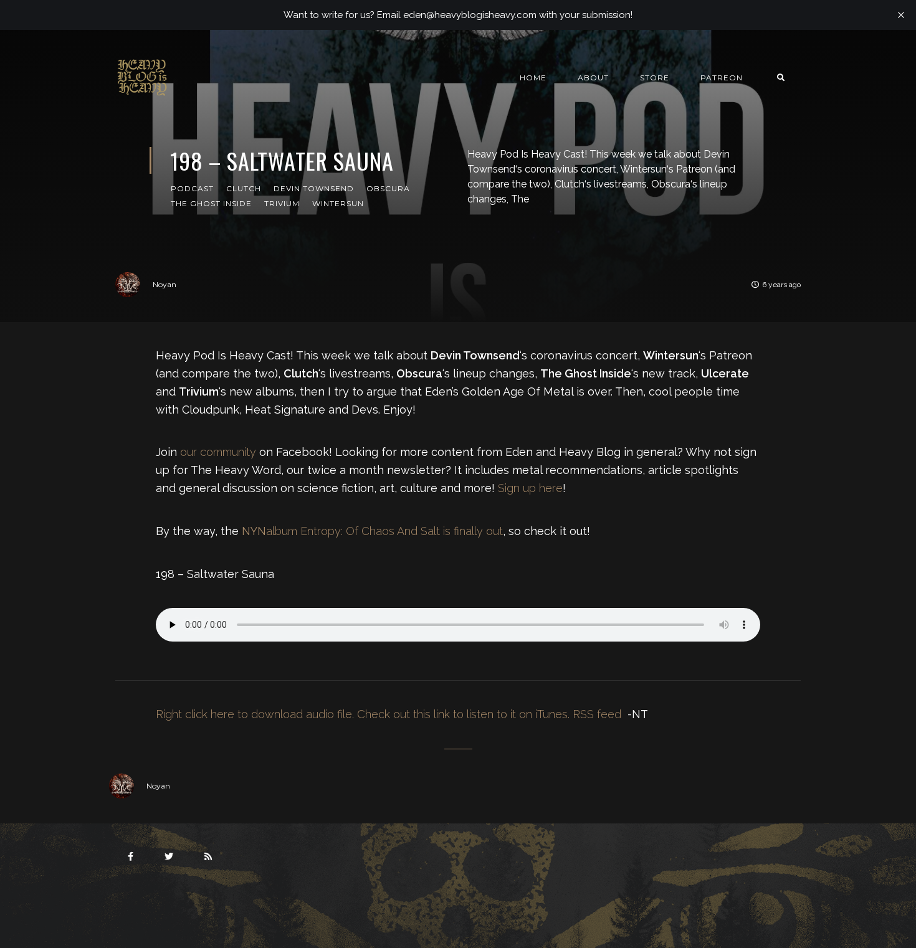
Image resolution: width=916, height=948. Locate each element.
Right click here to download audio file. (255, 714)
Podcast (192, 188)
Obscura (388, 188)
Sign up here (530, 488)
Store (654, 77)
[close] (901, 15)
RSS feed (597, 714)
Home (533, 77)
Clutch (243, 188)
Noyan (164, 284)
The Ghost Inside (211, 203)
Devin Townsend (314, 188)
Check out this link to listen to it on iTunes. (463, 714)
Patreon (721, 77)
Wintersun (338, 203)
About (593, 77)
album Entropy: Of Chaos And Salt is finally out (372, 531)
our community (218, 451)
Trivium (282, 203)
